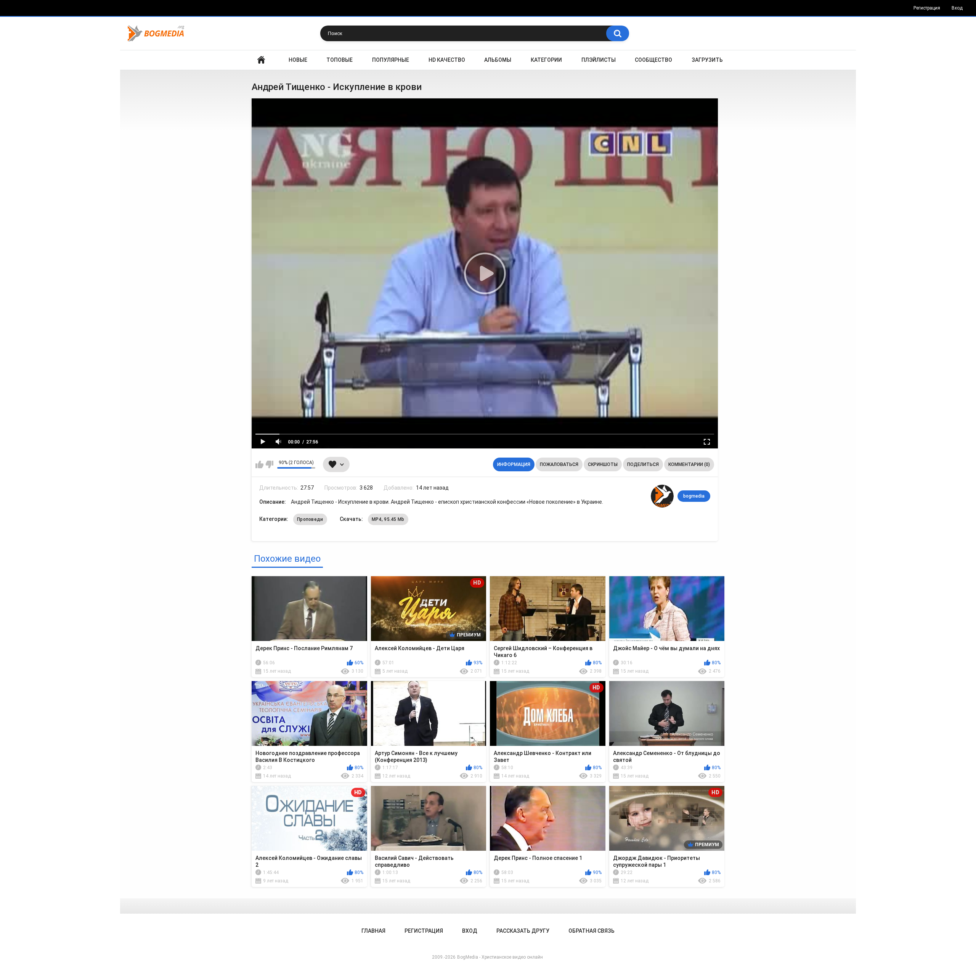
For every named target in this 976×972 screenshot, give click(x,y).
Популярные (390, 60)
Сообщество (653, 60)
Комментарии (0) (689, 464)
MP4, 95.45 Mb (388, 519)
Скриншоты (603, 464)
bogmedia (694, 496)
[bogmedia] (662, 496)
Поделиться (643, 464)
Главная (261, 60)
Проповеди (310, 519)
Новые (298, 60)
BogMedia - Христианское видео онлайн (500, 957)
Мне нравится (259, 464)
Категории (546, 60)
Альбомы (497, 60)
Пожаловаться (559, 464)
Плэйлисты (598, 60)
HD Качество (447, 60)
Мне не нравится (269, 464)
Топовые (339, 60)
